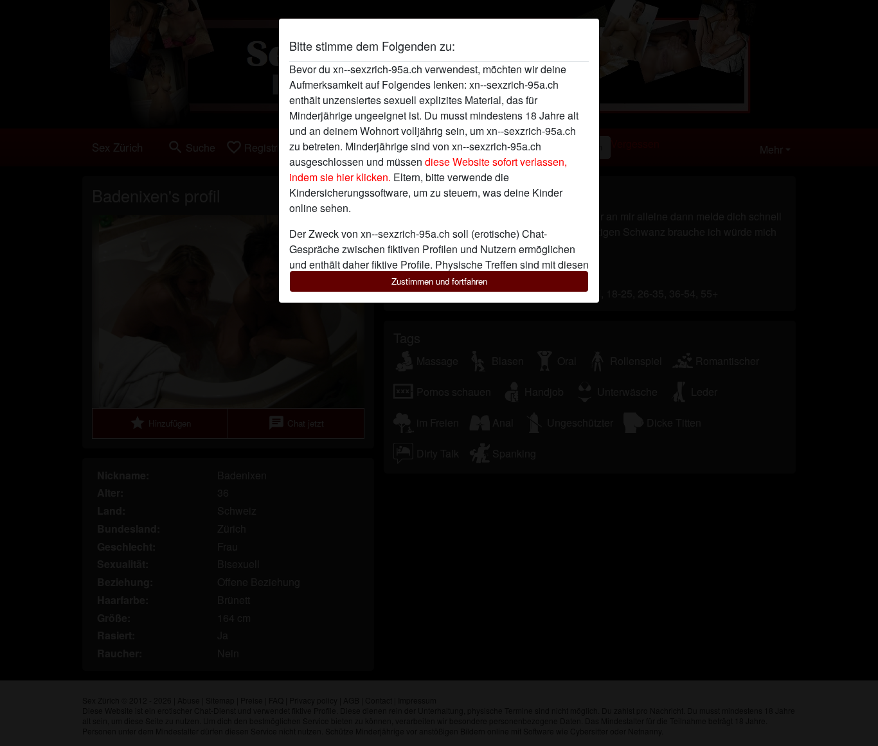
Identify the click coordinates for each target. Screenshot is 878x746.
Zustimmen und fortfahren (439, 281)
